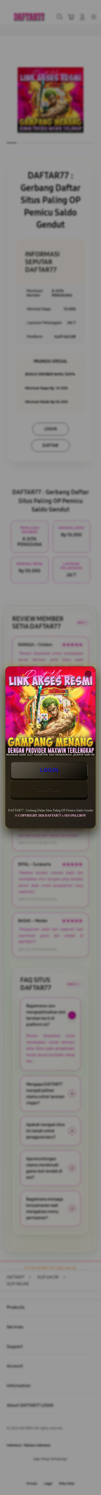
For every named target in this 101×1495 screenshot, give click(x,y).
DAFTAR (49, 789)
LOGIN (49, 770)
